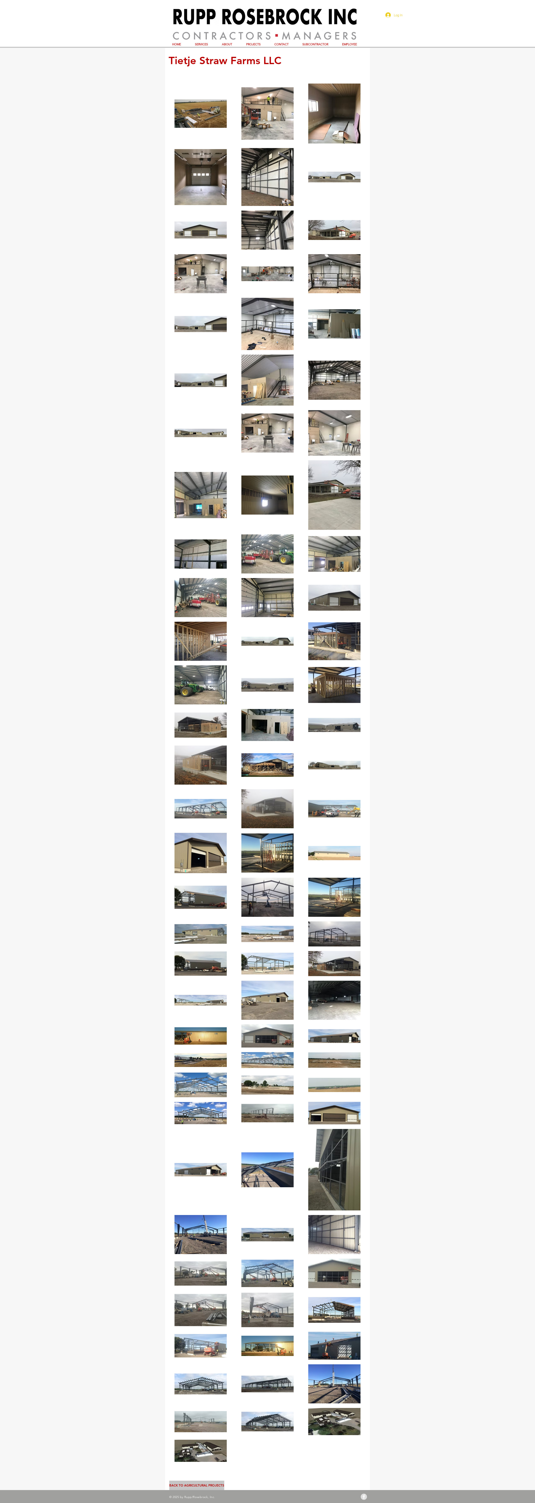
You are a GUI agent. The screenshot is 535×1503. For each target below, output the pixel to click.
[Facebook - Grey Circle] (364, 1497)
